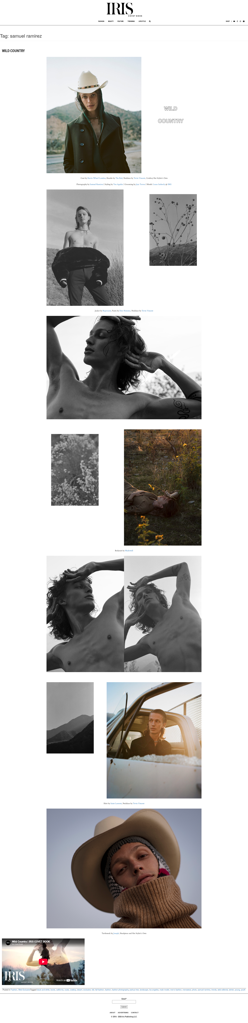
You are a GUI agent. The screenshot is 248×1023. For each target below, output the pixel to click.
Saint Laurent (116, 803)
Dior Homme (124, 310)
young (237, 989)
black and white (43, 989)
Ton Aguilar (118, 184)
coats (67, 989)
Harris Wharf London (96, 178)
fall (93, 989)
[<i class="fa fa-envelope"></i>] (243, 21)
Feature (120, 21)
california (60, 989)
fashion (108, 989)
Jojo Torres (140, 184)
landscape (144, 989)
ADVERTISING (123, 1012)
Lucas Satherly (159, 184)
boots (53, 989)
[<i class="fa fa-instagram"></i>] (240, 21)
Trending (131, 21)
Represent (107, 310)
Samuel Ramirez (96, 184)
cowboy (73, 989)
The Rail (118, 178)
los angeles (154, 989)
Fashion (101, 21)
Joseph (116, 933)
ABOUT (112, 1012)
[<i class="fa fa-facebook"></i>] (237, 21)
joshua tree (134, 989)
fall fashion (99, 989)
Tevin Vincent (139, 178)
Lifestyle (142, 21)
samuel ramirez (204, 989)
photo (194, 989)
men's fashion (176, 989)
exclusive (87, 989)
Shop (228, 21)
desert (79, 989)
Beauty (111, 21)
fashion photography (120, 989)
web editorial (223, 989)
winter (231, 989)
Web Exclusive (24, 989)
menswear (187, 989)
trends (214, 989)
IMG (170, 184)
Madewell (129, 550)
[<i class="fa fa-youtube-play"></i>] (234, 21)
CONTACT (134, 1012)
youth (243, 989)
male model (164, 989)
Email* (124, 999)
